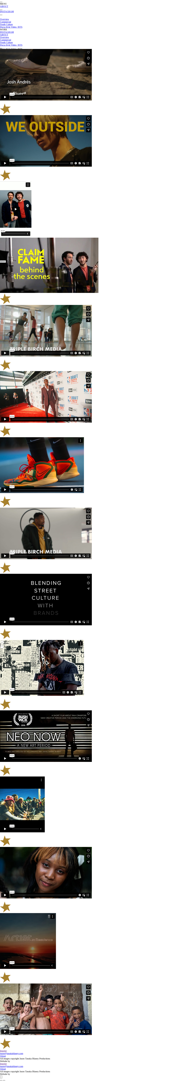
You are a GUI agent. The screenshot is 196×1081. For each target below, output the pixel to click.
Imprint (3, 1051)
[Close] (1, 1076)
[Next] (4, 1080)
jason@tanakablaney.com (11, 1053)
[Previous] (1, 1080)
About (3, 1056)
